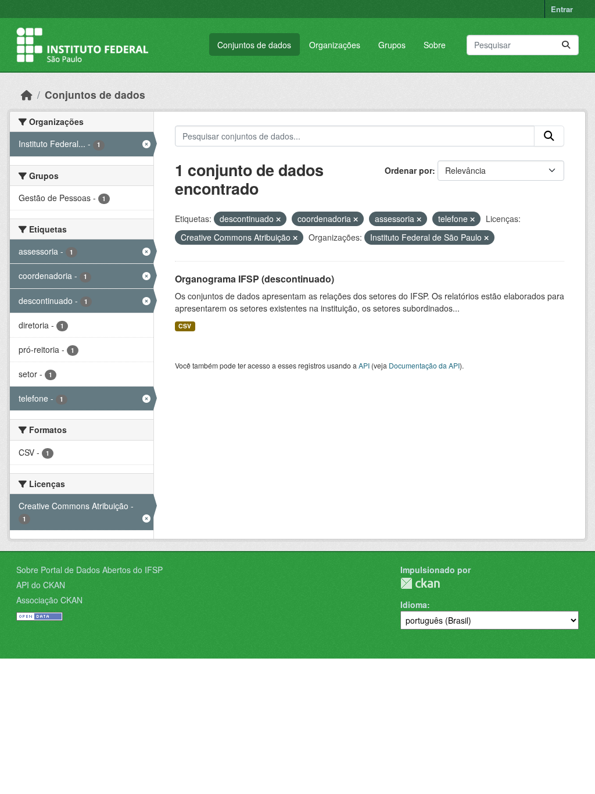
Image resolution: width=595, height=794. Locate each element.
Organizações (334, 45)
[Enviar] (566, 45)
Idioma (413, 604)
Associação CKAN (49, 600)
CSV (184, 325)
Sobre (435, 45)
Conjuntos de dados (254, 45)
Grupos (392, 45)
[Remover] (278, 219)
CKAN (420, 583)
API (364, 365)
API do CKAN (40, 585)
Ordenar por (408, 170)
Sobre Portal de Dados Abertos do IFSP (89, 569)
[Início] (27, 94)
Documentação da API (424, 365)
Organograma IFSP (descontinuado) (254, 278)
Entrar (562, 9)
